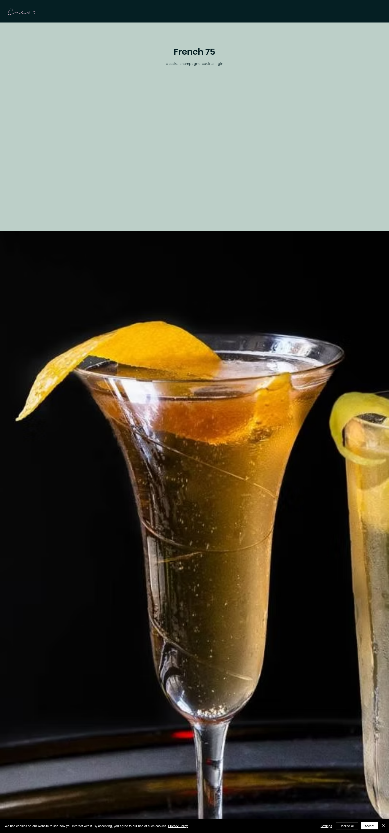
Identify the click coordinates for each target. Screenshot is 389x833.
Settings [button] (326, 826)
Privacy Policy (178, 826)
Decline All (346, 826)
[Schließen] (383, 825)
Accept (369, 826)
